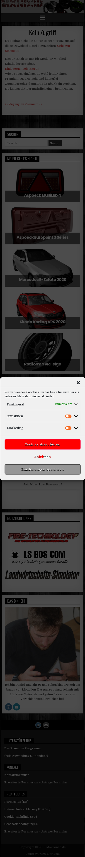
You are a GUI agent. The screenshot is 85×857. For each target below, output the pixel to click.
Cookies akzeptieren (42, 444)
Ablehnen (42, 457)
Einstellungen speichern (42, 469)
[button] (78, 382)
